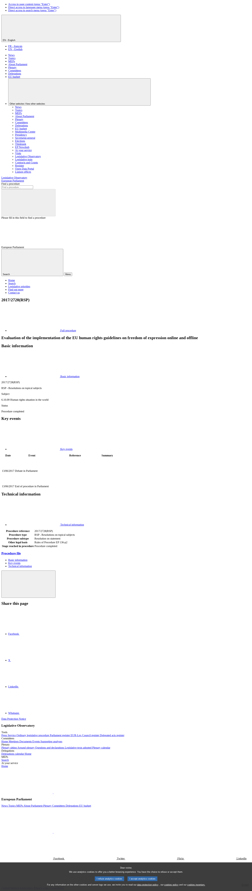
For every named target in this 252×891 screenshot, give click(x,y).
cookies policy (171, 884)
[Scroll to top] (28, 584)
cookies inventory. (196, 884)
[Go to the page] (75, 482)
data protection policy (147, 884)
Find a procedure (10, 183)
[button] (53, 792)
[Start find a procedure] (28, 202)
